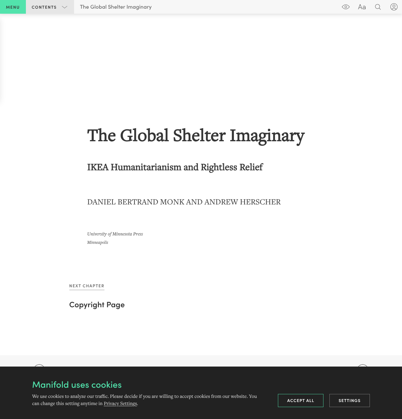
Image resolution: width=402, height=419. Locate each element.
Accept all (300, 400)
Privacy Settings (120, 403)
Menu (13, 7)
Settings (350, 400)
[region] (201, 184)
